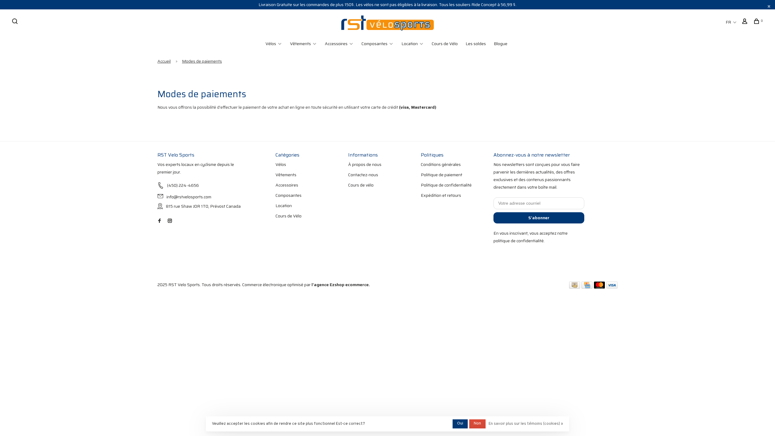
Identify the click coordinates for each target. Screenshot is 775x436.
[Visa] (612, 287)
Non (477, 423)
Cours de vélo (361, 185)
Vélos (270, 43)
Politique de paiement (441, 174)
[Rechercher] (15, 22)
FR (728, 22)
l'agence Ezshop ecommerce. (341, 284)
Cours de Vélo (445, 43)
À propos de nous (364, 164)
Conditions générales (441, 164)
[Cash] (574, 287)
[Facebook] (159, 221)
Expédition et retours (441, 195)
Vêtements (300, 43)
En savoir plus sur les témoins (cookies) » (526, 423)
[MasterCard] (599, 287)
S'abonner (538, 217)
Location (409, 43)
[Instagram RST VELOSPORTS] (170, 221)
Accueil (164, 61)
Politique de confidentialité (446, 185)
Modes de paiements (202, 61)
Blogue (500, 43)
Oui (460, 423)
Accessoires (336, 43)
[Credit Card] (587, 287)
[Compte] (745, 22)
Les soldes (476, 43)
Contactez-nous (363, 174)
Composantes (374, 43)
